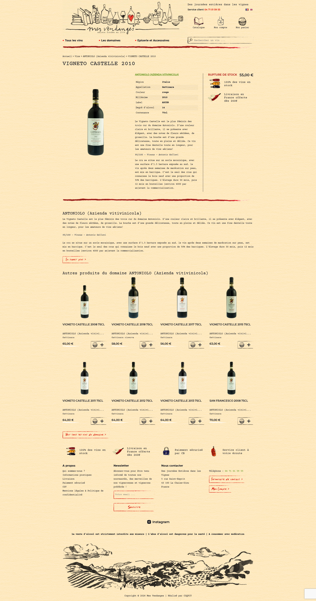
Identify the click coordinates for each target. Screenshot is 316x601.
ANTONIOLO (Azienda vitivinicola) (157, 74)
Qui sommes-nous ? (74, 471)
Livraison (68, 479)
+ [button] (102, 344)
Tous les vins (74, 40)
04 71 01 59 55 (212, 9)
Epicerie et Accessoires (153, 40)
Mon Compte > (220, 488)
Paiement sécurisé (74, 483)
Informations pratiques (77, 475)
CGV (64, 487)
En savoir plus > (76, 259)
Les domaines (110, 40)
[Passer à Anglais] (251, 9)
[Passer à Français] (247, 9)
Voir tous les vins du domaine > (86, 434)
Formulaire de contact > (227, 479)
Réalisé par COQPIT (180, 596)
